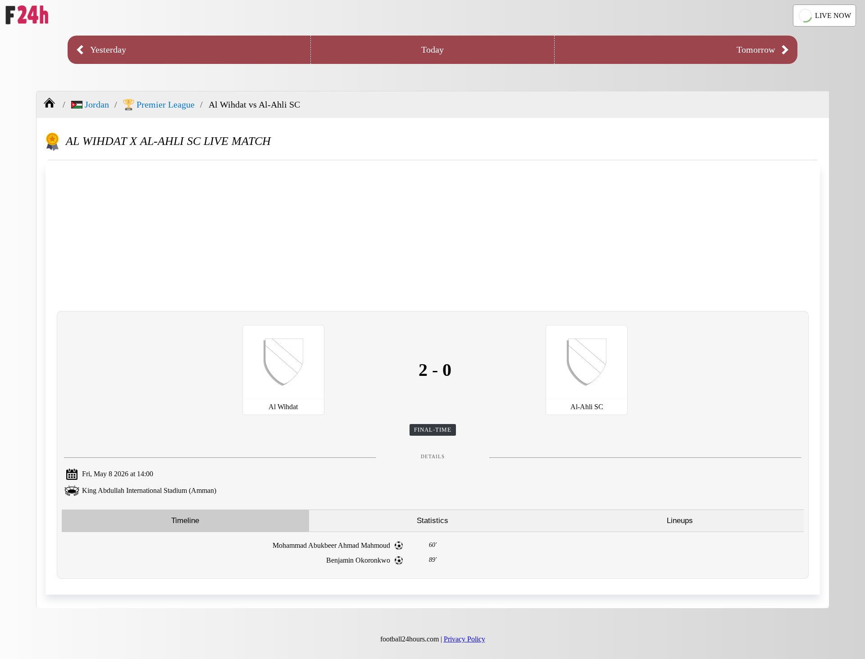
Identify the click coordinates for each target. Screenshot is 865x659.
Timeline (185, 520)
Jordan (97, 104)
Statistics (432, 520)
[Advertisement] (433, 237)
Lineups (680, 520)
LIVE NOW (833, 15)
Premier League (166, 104)
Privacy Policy (464, 639)
